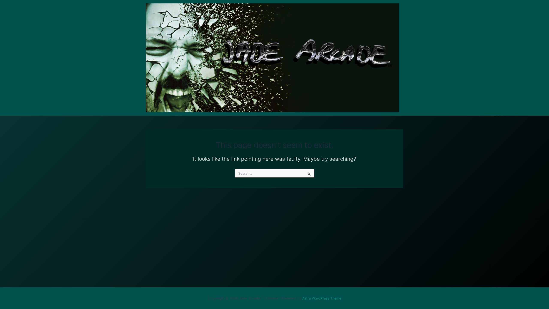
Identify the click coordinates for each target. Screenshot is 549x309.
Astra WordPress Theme (321, 298)
